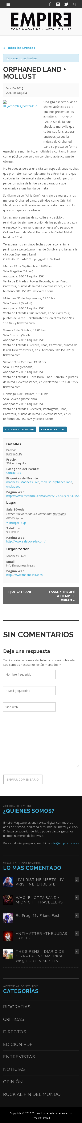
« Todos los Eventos (19, 48)
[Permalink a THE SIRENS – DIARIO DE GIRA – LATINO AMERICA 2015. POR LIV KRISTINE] (8, 954)
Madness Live (29, 482)
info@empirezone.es (65, 843)
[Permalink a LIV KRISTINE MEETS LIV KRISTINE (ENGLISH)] (8, 882)
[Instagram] (58, 4)
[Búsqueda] (8, 4)
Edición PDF (18, 1044)
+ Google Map (16, 523)
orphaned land (62, 482)
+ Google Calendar (19, 429)
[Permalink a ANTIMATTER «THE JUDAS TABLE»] (8, 936)
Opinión (13, 1081)
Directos (14, 1031)
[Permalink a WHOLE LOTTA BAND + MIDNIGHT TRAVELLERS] (8, 900)
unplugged (13, 486)
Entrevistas (19, 1056)
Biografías (17, 1006)
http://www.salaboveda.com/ (25, 541)
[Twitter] (66, 4)
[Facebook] (50, 4)
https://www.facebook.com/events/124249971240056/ (43, 496)
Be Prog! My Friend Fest (38, 915)
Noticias (14, 1069)
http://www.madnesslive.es (24, 575)
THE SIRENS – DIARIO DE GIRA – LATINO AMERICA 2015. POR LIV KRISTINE (40, 956)
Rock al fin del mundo (32, 1094)
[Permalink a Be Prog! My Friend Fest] (8, 918)
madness (12, 482)
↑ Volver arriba (41, 1117)
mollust (46, 482)
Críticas (13, 1019)
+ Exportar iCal (53, 429)
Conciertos (13, 473)
